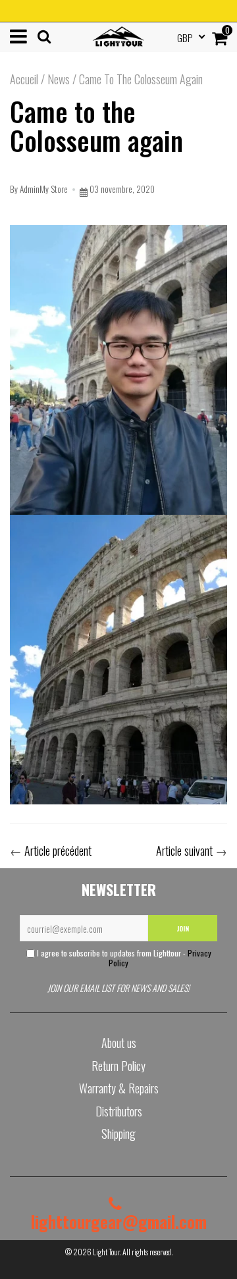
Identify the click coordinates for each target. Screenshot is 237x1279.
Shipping (118, 1133)
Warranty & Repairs (119, 1088)
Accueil (24, 79)
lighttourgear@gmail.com (119, 1221)
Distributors (118, 1111)
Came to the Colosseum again (96, 125)
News (58, 79)
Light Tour (106, 1251)
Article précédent (58, 850)
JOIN (182, 928)
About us (118, 1042)
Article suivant (184, 850)
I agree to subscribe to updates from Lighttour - (123, 958)
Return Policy (118, 1065)
